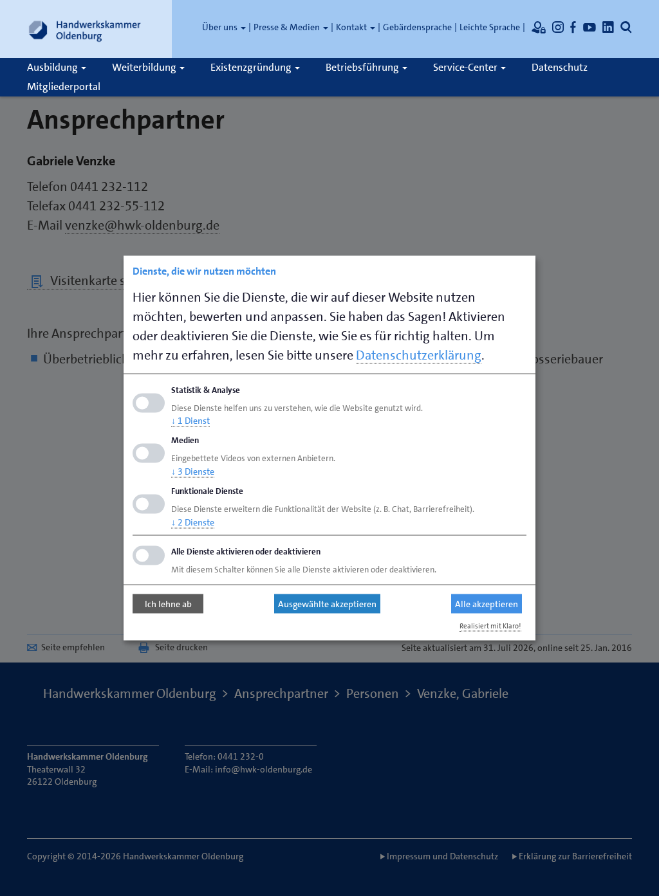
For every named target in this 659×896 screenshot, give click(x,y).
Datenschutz (560, 67)
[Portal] (539, 27)
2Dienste (192, 521)
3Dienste (192, 471)
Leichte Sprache (489, 27)
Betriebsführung (363, 67)
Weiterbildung (145, 67)
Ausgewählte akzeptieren (327, 604)
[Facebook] (573, 27)
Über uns (220, 27)
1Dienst (190, 420)
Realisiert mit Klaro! (490, 625)
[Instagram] (558, 27)
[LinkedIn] (608, 27)
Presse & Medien (288, 27)
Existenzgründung (251, 67)
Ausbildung (53, 67)
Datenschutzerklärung (418, 354)
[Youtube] (589, 27)
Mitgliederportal (63, 86)
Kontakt (352, 27)
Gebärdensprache (417, 27)
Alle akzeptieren (486, 604)
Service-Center (466, 67)
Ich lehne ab (168, 604)
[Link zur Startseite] (85, 29)
